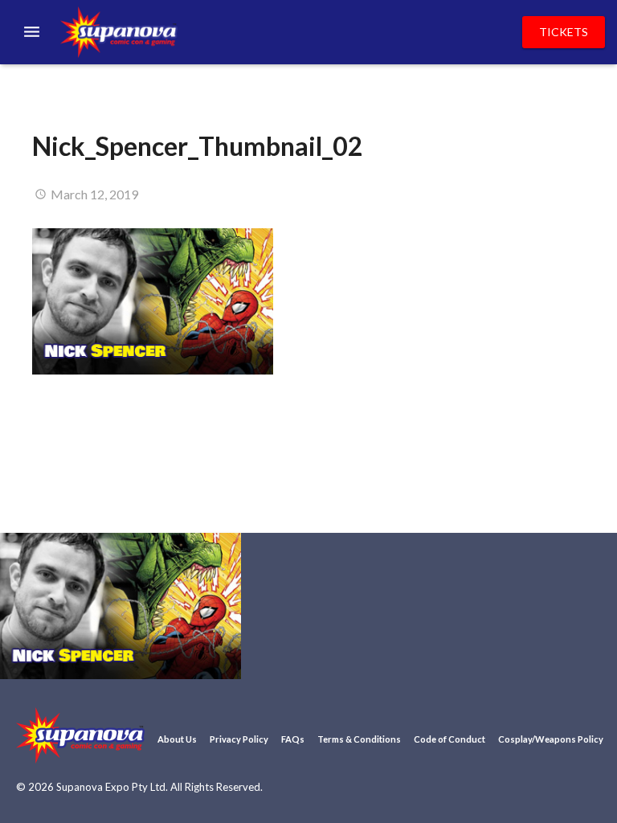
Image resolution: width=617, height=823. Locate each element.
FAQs (292, 739)
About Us (177, 739)
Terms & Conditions (359, 739)
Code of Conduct (449, 739)
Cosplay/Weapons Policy (550, 739)
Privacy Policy (239, 739)
